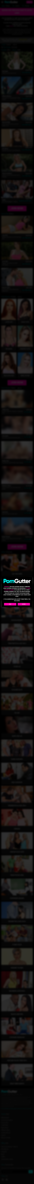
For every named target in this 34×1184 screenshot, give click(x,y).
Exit (10, 604)
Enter (24, 604)
